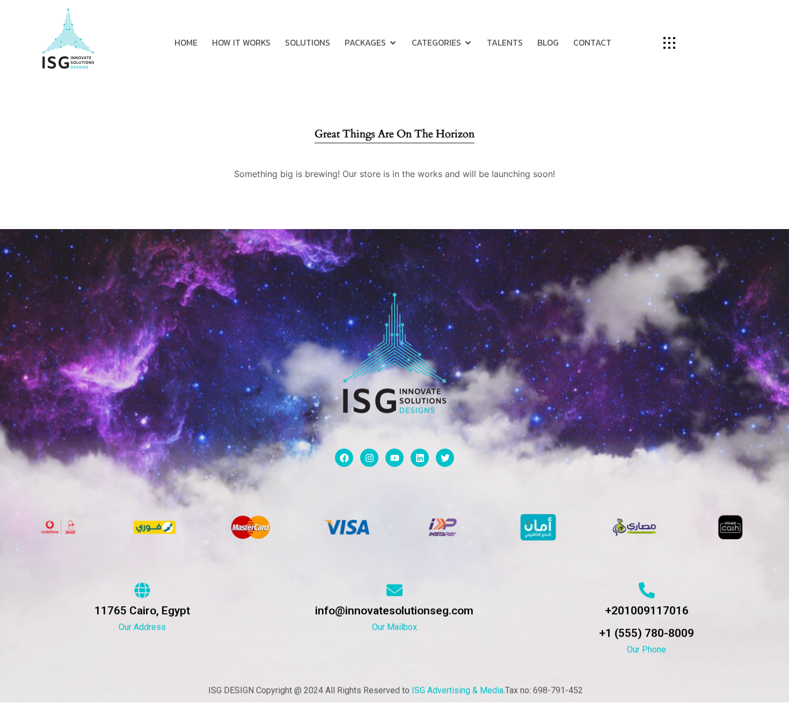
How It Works (241, 42)
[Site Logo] (68, 38)
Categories (436, 42)
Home (186, 42)
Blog (548, 42)
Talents (505, 42)
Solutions (307, 42)
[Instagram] (369, 458)
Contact (592, 42)
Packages (365, 42)
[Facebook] (344, 458)
